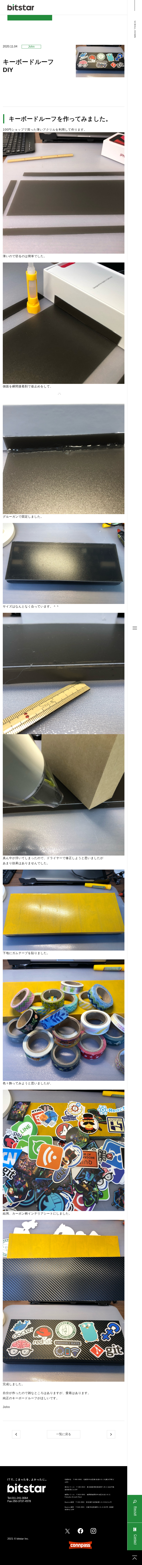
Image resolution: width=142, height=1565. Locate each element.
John (31, 46)
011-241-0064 (19, 1498)
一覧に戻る (63, 1434)
